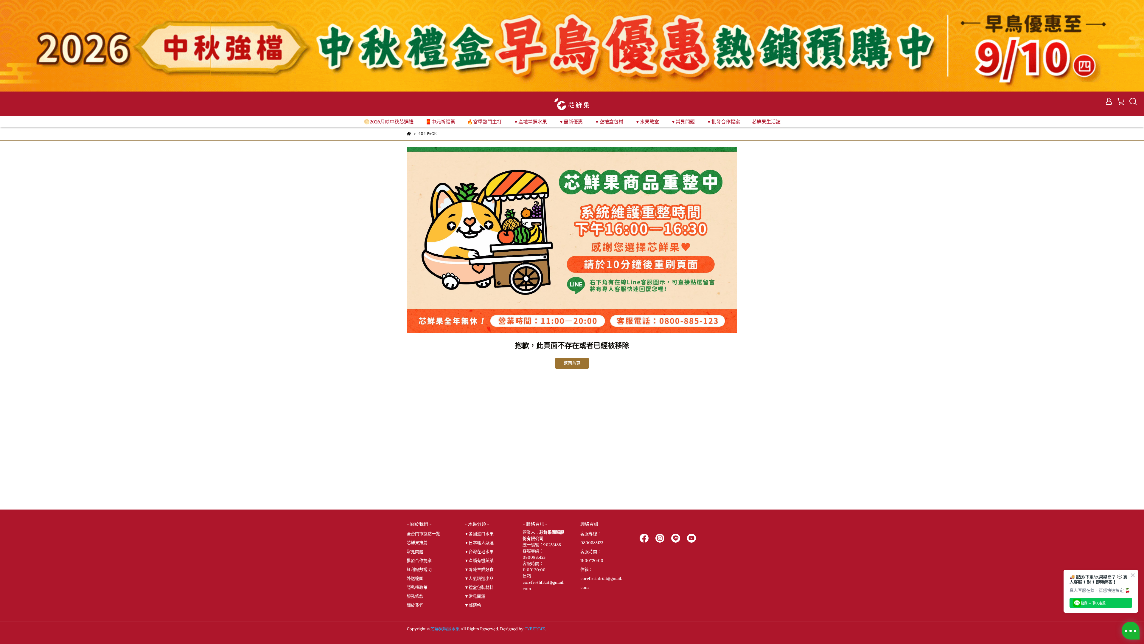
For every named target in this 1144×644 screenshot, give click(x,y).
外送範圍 (415, 578)
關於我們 (415, 605)
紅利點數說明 (419, 569)
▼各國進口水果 (479, 533)
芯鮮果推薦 (417, 542)
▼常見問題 (474, 596)
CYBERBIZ (534, 628)
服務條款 (415, 596)
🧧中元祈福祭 (440, 122)
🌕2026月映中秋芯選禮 (389, 122)
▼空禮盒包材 (609, 122)
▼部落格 (472, 605)
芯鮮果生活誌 (766, 122)
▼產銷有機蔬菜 (479, 560)
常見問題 (415, 551)
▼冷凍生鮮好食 (479, 569)
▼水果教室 (647, 122)
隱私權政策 (417, 587)
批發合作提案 (419, 560)
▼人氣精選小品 (479, 578)
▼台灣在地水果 (479, 551)
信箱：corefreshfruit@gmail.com (601, 578)
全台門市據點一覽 (423, 533)
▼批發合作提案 (723, 122)
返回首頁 (572, 363)
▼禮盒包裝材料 (479, 587)
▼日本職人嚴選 (479, 542)
